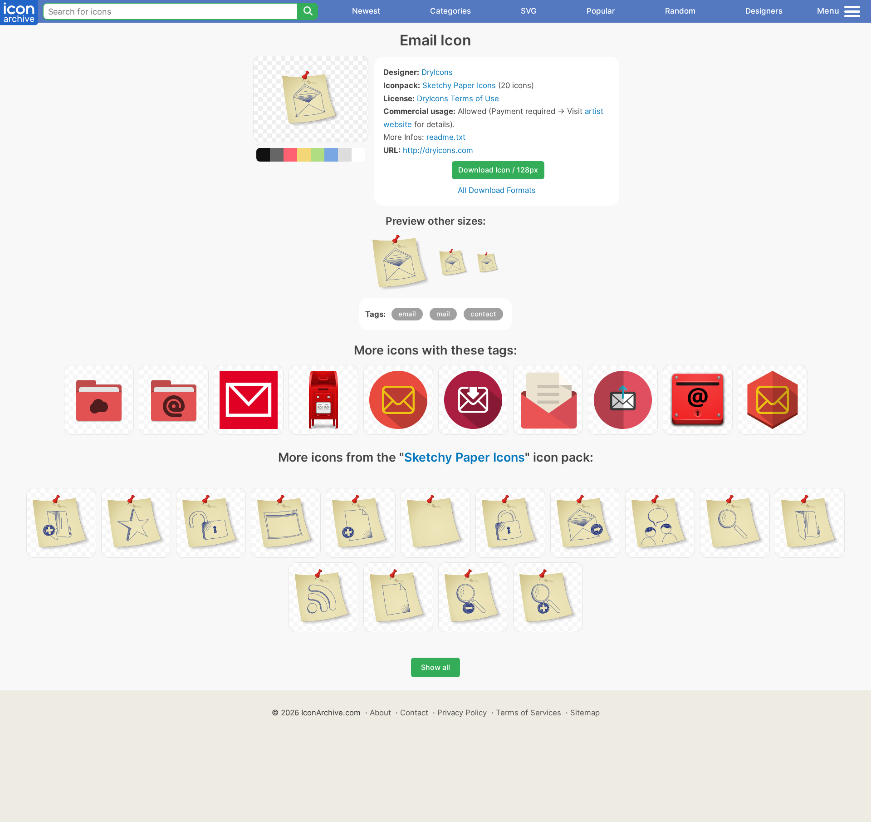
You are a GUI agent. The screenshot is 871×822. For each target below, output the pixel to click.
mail (443, 314)
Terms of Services (528, 712)
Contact (414, 712)
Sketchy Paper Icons (459, 85)
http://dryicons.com (438, 150)
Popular (601, 10)
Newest (366, 10)
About (380, 712)
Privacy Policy (462, 712)
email (407, 314)
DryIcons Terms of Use (458, 98)
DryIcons (437, 72)
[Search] (307, 11)
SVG (529, 10)
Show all (435, 667)
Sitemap (585, 712)
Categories (450, 10)
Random (680, 10)
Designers (764, 10)
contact (483, 314)
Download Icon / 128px (498, 169)
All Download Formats (497, 190)
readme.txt (445, 137)
